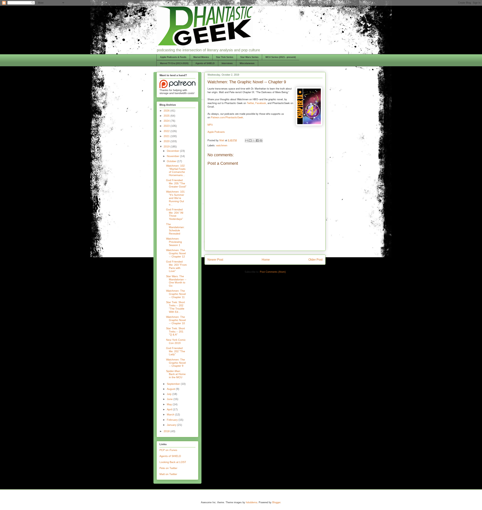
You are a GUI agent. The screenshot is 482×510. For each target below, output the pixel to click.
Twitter (250, 103)
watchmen (221, 145)
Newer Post (215, 259)
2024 (167, 120)
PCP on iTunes (168, 450)
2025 (167, 115)
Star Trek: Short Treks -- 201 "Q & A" (175, 331)
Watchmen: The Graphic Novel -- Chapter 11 (176, 294)
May (170, 404)
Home (266, 259)
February (172, 419)
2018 (167, 431)
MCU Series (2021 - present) (280, 57)
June (170, 399)
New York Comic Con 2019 (176, 341)
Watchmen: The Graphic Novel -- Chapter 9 (176, 362)
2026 (167, 110)
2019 (167, 146)
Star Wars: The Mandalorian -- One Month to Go (176, 281)
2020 (167, 141)
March (171, 414)
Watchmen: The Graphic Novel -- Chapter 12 (176, 253)
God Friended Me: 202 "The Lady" (175, 351)
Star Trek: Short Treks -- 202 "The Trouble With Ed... (175, 307)
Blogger (276, 502)
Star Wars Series (249, 57)
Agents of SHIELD (205, 63)
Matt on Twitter (168, 474)
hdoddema (251, 502)
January (172, 424)
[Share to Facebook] (257, 140)
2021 (167, 136)
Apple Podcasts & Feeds (173, 57)
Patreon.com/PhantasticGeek (227, 117)
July (169, 393)
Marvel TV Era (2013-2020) (174, 63)
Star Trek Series (224, 57)
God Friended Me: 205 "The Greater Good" (176, 183)
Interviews (227, 63)
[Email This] (247, 140)
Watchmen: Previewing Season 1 (174, 242)
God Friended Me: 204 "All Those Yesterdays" (174, 214)
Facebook (260, 103)
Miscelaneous (247, 63)
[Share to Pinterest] (261, 140)
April (170, 409)
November (173, 156)
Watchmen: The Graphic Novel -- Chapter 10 (176, 320)
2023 (167, 125)
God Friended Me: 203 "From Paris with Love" (176, 266)
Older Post (315, 259)
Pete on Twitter (168, 468)
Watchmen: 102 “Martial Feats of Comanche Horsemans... (175, 170)
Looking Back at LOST (172, 462)
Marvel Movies (201, 57)
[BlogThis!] (250, 140)
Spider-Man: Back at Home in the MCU (176, 374)
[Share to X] (254, 140)
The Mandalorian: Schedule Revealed (175, 229)
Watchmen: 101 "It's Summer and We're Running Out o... (175, 198)
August (171, 388)
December (173, 150)
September (174, 383)
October (172, 161)
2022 (167, 131)
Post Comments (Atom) (273, 271)
